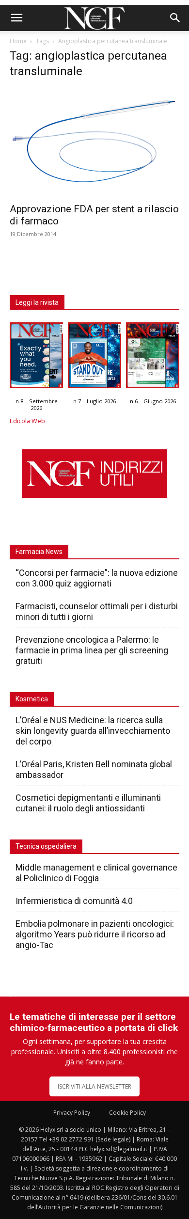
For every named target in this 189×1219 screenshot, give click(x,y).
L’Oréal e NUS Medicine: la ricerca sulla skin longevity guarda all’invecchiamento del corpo (93, 730)
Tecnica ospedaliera (46, 846)
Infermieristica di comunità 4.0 (74, 901)
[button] (16, 18)
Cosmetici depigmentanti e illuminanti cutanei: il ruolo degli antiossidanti (88, 802)
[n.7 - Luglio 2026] (94, 357)
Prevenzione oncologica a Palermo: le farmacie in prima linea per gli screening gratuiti (92, 650)
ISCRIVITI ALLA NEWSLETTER (94, 1086)
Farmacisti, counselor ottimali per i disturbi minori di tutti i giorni (97, 611)
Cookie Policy (127, 1112)
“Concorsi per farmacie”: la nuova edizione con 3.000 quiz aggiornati (97, 578)
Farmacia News (39, 551)
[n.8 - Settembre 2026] (36, 357)
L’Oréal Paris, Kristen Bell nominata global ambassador (94, 769)
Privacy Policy (71, 1112)
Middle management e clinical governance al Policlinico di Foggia (96, 872)
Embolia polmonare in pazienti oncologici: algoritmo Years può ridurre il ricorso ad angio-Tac (95, 934)
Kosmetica (32, 699)
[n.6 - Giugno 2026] (152, 357)
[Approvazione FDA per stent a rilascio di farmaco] (94, 142)
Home (18, 41)
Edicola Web (27, 421)
